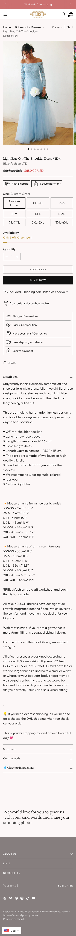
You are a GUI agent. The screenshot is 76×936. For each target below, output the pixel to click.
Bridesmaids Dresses (28, 27)
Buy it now (38, 280)
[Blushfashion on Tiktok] (28, 898)
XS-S (61, 203)
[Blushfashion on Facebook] (5, 898)
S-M (14, 214)
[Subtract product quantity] (17, 256)
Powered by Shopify (14, 918)
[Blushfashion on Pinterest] (16, 898)
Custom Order (14, 203)
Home (7, 27)
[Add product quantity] (6, 256)
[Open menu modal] (5, 14)
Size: (16, 194)
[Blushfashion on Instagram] (22, 898)
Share (12, 362)
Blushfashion (32, 911)
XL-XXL (14, 222)
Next (70, 27)
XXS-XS (38, 203)
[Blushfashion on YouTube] (33, 898)
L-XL (61, 214)
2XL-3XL (38, 222)
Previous (57, 27)
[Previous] (5, 4)
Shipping (28, 292)
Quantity (9, 249)
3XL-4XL (61, 222)
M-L (38, 214)
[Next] (71, 4)
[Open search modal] (63, 14)
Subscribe (65, 885)
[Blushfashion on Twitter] (11, 898)
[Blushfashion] (38, 14)
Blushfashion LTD (15, 164)
